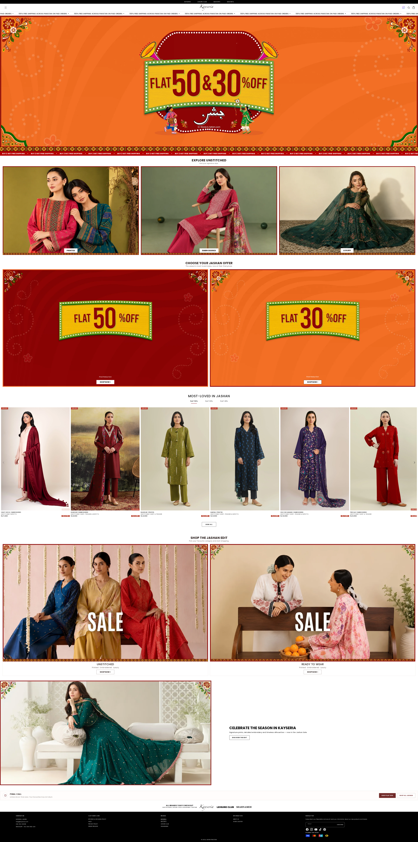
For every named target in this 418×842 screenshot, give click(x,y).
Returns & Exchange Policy (97, 819)
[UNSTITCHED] (105, 610)
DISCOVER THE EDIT (239, 737)
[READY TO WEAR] (312, 610)
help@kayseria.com (22, 822)
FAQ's (90, 821)
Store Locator (238, 821)
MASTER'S (230, 2)
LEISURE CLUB (165, 824)
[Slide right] (414, 462)
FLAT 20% (224, 401)
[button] (5, 7)
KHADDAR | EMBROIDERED (79, 512)
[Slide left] (3, 462)
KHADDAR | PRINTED (147, 512)
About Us (236, 819)
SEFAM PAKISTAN (211, 839)
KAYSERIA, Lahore (21, 819)
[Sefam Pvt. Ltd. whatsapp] (403, 7)
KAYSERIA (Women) (187, 2)
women (217, 2)
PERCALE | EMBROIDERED (358, 512)
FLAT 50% (194, 401)
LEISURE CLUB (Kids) (202, 2)
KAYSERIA (163, 819)
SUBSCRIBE (340, 824)
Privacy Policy (93, 824)
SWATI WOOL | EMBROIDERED (11, 512)
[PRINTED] (71, 210)
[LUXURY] (347, 210)
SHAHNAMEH (164, 826)
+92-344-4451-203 (29, 827)
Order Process (93, 826)
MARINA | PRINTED (217, 512)
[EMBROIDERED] (209, 210)
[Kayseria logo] (206, 7)
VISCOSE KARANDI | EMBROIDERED (291, 512)
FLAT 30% (209, 401)
